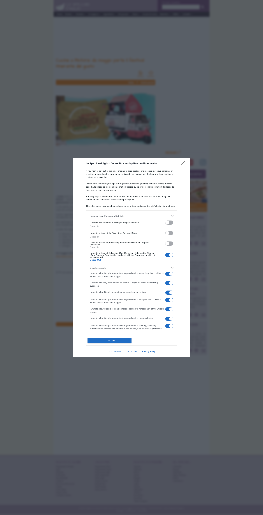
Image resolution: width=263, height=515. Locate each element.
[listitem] (131, 215)
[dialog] (131, 257)
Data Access (131, 351)
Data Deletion (114, 351)
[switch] (169, 223)
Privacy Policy (148, 351)
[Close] (184, 164)
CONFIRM (109, 341)
